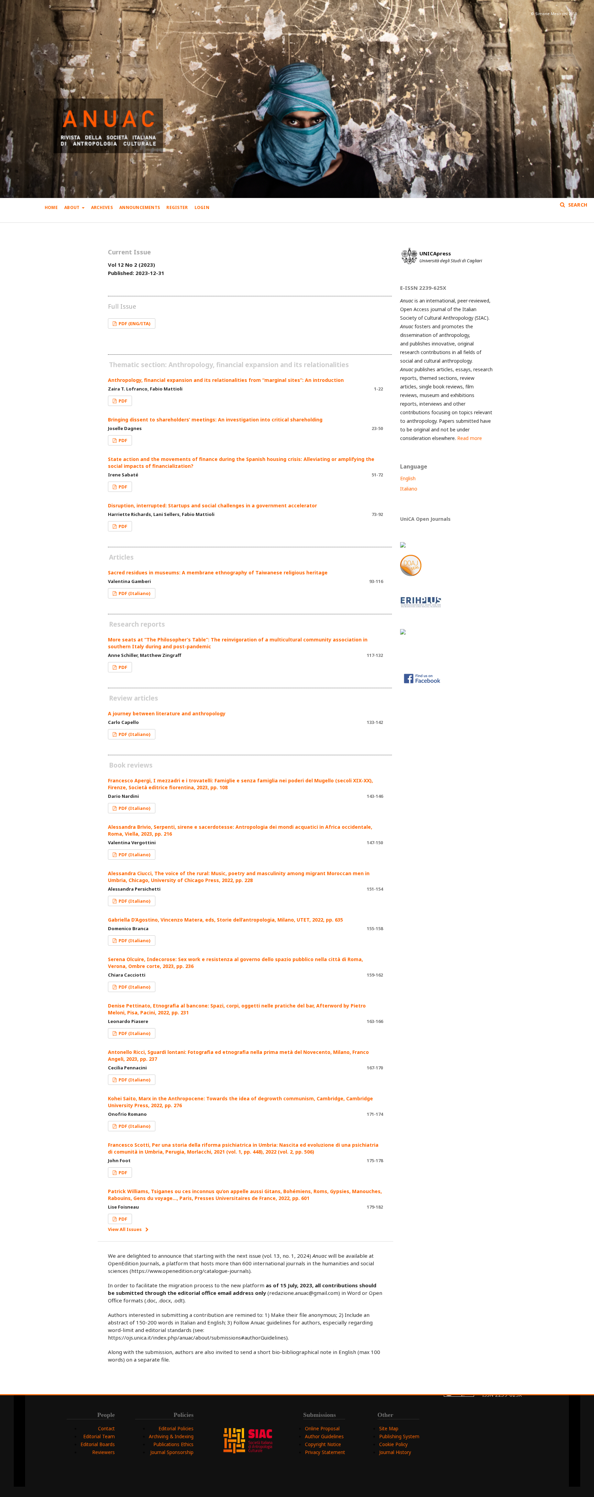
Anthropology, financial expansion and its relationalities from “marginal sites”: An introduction (226, 380)
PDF (122, 401)
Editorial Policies (176, 1429)
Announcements (139, 207)
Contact (106, 1429)
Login (202, 207)
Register (177, 207)
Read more (469, 438)
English (408, 478)
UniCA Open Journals (425, 519)
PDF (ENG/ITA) (134, 323)
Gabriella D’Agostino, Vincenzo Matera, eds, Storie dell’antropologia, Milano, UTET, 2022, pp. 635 (225, 919)
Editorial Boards (97, 1444)
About (72, 207)
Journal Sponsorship (172, 1452)
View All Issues (125, 1229)
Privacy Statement (325, 1452)
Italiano (408, 488)
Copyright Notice (323, 1444)
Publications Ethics (173, 1444)
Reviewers (103, 1452)
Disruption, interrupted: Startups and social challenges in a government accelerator (212, 505)
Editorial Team (99, 1436)
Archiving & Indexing (171, 1436)
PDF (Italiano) (134, 593)
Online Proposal (322, 1429)
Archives (102, 207)
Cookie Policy (393, 1444)
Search (576, 204)
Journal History (395, 1452)
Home (51, 207)
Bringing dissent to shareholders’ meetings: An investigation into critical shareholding (215, 419)
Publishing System (399, 1436)
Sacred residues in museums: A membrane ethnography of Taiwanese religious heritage (218, 572)
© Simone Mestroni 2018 (554, 13)
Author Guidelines (324, 1436)
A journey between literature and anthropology (167, 713)
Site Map (388, 1429)
